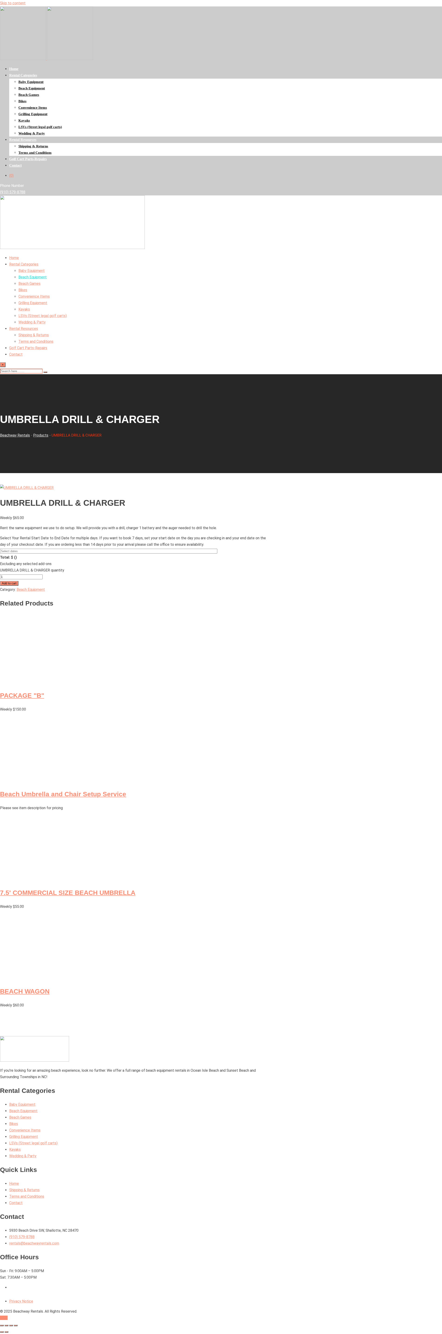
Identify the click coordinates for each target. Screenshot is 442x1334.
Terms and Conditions (35, 152)
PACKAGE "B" (22, 695)
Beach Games (28, 95)
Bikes (22, 101)
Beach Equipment (31, 88)
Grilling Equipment (32, 114)
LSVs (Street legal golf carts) (40, 127)
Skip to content (13, 3)
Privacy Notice (21, 1301)
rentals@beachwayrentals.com (34, 1243)
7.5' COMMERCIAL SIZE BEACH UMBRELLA (67, 892)
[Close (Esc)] (15, 1325)
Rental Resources (22, 140)
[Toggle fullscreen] (6, 1325)
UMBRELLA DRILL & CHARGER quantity (32, 570)
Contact (15, 165)
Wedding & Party (31, 133)
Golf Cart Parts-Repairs (28, 159)
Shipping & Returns (33, 146)
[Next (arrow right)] (6, 1332)
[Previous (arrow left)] (2, 1332)
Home (13, 69)
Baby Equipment (31, 82)
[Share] (11, 1325)
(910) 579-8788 (12, 192)
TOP (4, 1318)
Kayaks (24, 120)
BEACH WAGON (24, 991)
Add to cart (9, 583)
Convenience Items (32, 107)
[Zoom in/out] (2, 1325)
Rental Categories (23, 75)
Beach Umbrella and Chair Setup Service (63, 794)
